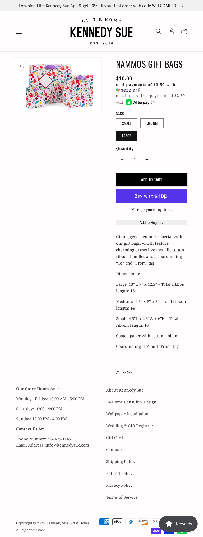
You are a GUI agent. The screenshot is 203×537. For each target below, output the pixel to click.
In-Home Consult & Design (131, 401)
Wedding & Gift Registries (130, 425)
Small (126, 123)
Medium (152, 123)
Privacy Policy (119, 485)
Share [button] (127, 372)
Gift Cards (115, 437)
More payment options (151, 209)
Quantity (125, 148)
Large (126, 135)
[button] (18, 31)
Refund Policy (119, 473)
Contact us (116, 449)
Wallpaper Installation (127, 413)
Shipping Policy (120, 461)
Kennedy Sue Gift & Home (68, 523)
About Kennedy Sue (125, 390)
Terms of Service (121, 497)
